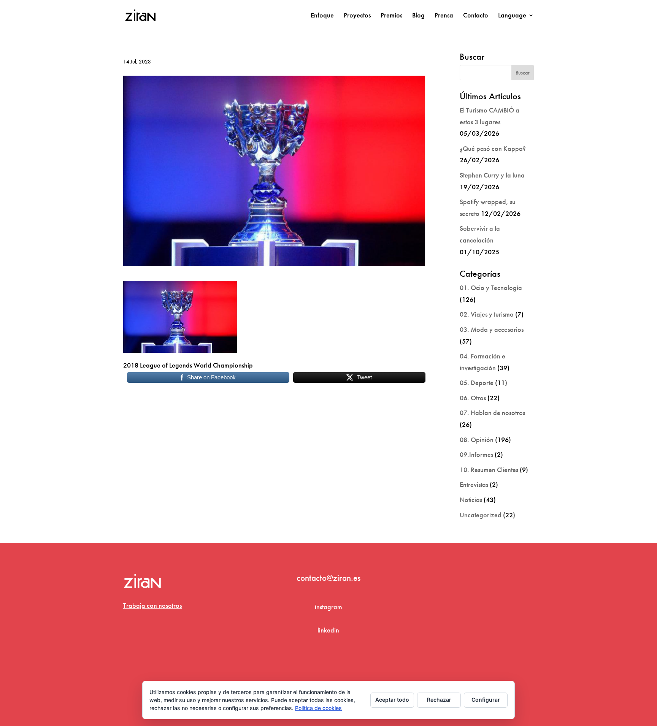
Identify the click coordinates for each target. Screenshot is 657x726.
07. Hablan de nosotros (492, 412)
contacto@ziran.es (328, 577)
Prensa (444, 16)
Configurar (485, 699)
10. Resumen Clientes (489, 469)
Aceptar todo (392, 699)
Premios (391, 16)
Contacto (475, 16)
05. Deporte (477, 382)
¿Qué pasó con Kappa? (493, 148)
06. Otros (473, 397)
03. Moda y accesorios (492, 329)
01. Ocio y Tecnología (491, 287)
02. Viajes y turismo (487, 314)
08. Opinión (477, 439)
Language (512, 16)
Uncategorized (480, 514)
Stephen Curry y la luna (492, 175)
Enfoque (322, 16)
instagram (328, 606)
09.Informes (476, 454)
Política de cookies (318, 708)
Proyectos (357, 16)
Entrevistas (474, 484)
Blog (418, 16)
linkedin (328, 630)
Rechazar (439, 699)
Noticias (471, 499)
